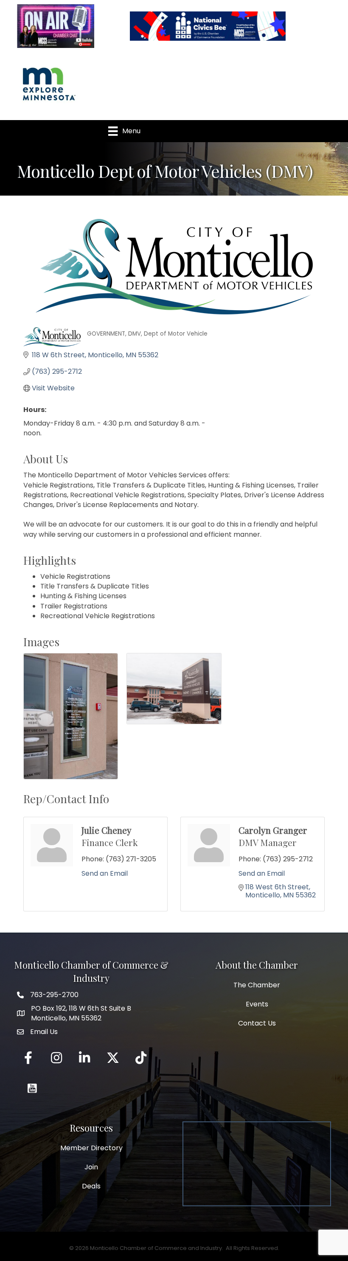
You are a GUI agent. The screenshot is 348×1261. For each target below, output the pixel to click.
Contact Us (257, 1023)
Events (257, 1004)
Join (91, 1167)
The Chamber (256, 985)
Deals (91, 1186)
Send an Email (104, 873)
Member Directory (91, 1148)
